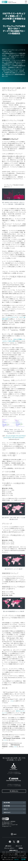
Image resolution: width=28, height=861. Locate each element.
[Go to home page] (5, 819)
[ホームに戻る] (9, 2)
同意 (24, 859)
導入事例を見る (14, 791)
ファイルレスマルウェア (10, 317)
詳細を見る (16, 859)
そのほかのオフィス (6, 826)
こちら (12, 701)
